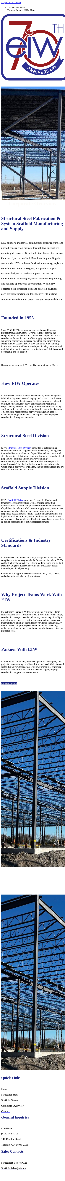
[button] (9, 683)
